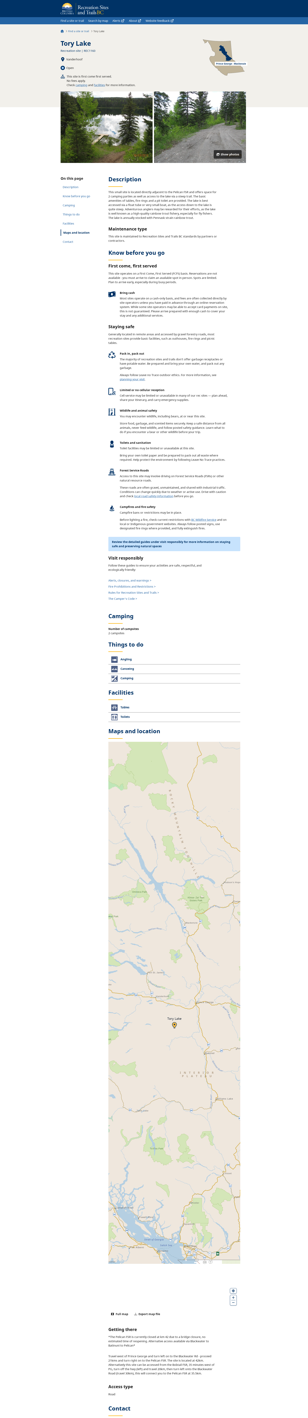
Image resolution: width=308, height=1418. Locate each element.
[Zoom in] (233, 1297)
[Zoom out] (233, 1302)
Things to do (71, 214)
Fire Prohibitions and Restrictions (130, 586)
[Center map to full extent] (233, 1290)
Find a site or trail (72, 21)
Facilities (68, 223)
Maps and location (76, 233)
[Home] (62, 31)
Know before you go (76, 196)
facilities (99, 85)
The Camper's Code (121, 599)
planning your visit (132, 379)
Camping (69, 205)
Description (70, 187)
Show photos (230, 154)
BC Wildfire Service (203, 520)
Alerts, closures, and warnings (128, 580)
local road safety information (153, 496)
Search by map (98, 21)
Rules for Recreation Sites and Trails (132, 593)
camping (81, 85)
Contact (68, 242)
